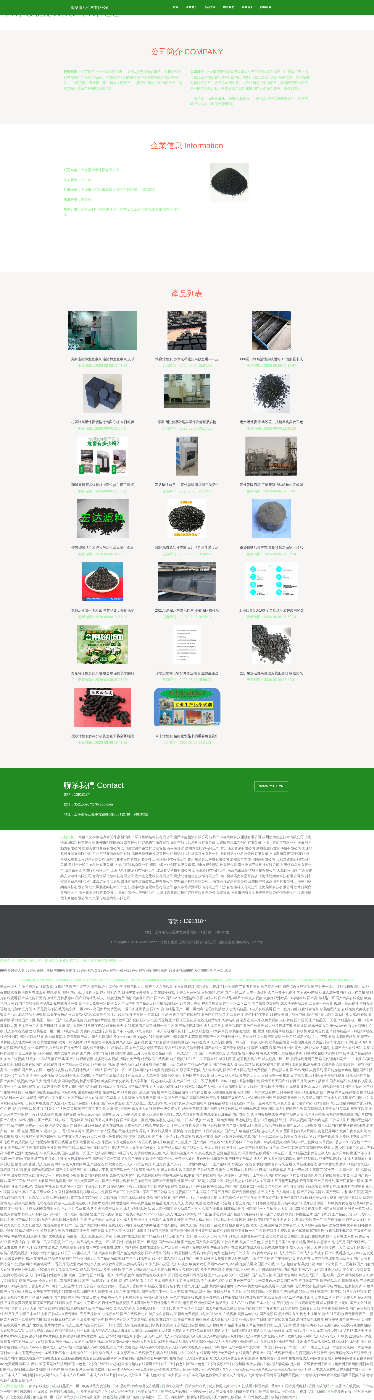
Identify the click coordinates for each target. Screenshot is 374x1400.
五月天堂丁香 (308, 1281)
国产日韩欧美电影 (212, 1053)
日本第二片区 (324, 1297)
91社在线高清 (131, 1075)
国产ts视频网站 (43, 1170)
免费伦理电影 (349, 1136)
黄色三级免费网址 (220, 1120)
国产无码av (334, 1192)
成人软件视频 (101, 1142)
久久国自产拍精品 (175, 1098)
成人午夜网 (250, 1053)
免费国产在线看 (159, 1197)
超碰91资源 (242, 1136)
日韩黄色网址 (266, 1203)
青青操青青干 (355, 1314)
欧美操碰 (110, 1270)
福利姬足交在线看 (238, 1181)
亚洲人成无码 (319, 1386)
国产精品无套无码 (345, 1214)
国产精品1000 (25, 1219)
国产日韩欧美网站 (311, 1192)
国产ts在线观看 (198, 1247)
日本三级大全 (39, 1192)
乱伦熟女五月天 (20, 1009)
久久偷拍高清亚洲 (176, 1153)
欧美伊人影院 (312, 1098)
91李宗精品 (297, 1242)
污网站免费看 (129, 1059)
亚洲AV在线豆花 (311, 1270)
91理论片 (94, 1203)
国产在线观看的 (132, 1314)
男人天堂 (281, 1208)
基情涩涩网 (30, 1131)
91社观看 (245, 1386)
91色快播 (235, 1081)
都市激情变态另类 (84, 1197)
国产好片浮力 (47, 1098)
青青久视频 (283, 1164)
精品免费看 (108, 1098)
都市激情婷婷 (302, 1103)
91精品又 (151, 1286)
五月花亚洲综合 (107, 1120)
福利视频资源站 (348, 987)
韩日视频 (298, 1148)
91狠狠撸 (277, 1014)
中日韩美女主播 (256, 1397)
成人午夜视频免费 (219, 1308)
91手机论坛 (237, 1292)
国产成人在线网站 (348, 1048)
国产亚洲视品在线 (112, 1292)
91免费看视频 (36, 1258)
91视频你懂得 (65, 1114)
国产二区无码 (331, 1292)
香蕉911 (46, 1003)
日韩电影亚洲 (90, 1397)
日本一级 (72, 1225)
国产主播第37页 (283, 1258)
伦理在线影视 (46, 1203)
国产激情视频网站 (189, 1026)
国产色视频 (332, 1219)
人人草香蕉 (151, 1075)
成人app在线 (43, 1053)
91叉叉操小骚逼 (157, 1264)
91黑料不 (243, 1275)
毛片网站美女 (132, 1297)
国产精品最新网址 (64, 1392)
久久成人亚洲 (126, 1219)
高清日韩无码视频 (268, 1125)
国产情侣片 (13, 1308)
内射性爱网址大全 (332, 1247)
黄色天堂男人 (270, 1053)
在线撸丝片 (111, 1092)
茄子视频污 (233, 1026)
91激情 (323, 1314)
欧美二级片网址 (130, 1270)
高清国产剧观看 (318, 1148)
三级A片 (346, 1258)
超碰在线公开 (61, 1253)
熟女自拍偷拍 (263, 1164)
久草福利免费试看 (239, 1264)
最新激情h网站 (144, 1225)
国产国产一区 (209, 1037)
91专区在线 (143, 1142)
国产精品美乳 (138, 1086)
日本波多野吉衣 (246, 1170)
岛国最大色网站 (285, 1275)
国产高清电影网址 (100, 1153)
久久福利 (58, 1192)
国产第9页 (117, 1192)
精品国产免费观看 (137, 1136)
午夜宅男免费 (300, 1042)
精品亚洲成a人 (84, 1258)
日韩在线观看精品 (273, 1170)
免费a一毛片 (34, 1125)
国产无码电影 (296, 1386)
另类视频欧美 (311, 1208)
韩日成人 (69, 1242)
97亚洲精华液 (188, 998)
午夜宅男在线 (123, 1142)
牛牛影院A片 (31, 1197)
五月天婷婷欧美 (48, 1086)
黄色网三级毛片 (245, 1281)
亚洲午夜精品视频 (294, 1197)
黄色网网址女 (359, 1098)
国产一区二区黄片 (195, 1181)
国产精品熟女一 (22, 1048)
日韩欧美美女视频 (338, 1203)
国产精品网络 (195, 1292)
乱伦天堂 (82, 1286)
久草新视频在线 (305, 1164)
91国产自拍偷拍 (27, 1003)
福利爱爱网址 (227, 1175)
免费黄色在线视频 (149, 1275)
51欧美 (31, 1059)
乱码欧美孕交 (155, 1120)
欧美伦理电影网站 (333, 1059)
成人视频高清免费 (21, 1203)
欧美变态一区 (271, 987)
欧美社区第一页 (359, 1247)
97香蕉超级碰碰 (219, 1186)
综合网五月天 (296, 1081)
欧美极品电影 (162, 1053)
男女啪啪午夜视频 (257, 1086)
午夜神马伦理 (110, 1297)
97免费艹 (331, 1170)
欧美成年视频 (184, 1319)
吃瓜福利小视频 (67, 1075)
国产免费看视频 (244, 1192)
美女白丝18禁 (311, 1264)
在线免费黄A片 (209, 1020)
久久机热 (234, 1053)
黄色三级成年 (321, 1153)
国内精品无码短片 (96, 1048)
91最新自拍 (178, 1131)
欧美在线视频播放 (14, 1253)
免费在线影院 (149, 1247)
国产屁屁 (301, 1020)
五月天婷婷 (88, 1314)
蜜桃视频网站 (172, 1175)
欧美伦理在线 (341, 1392)
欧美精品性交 (279, 1042)
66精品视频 (35, 1181)
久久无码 (177, 1292)
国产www (30, 1281)
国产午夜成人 (223, 1064)
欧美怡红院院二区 (243, 1031)
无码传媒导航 (207, 1197)
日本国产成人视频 (168, 1281)
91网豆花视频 (293, 1075)
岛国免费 (159, 1164)
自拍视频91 (178, 1059)
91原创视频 (173, 1275)
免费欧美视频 (44, 1186)
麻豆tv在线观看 (90, 1092)
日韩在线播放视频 (275, 1247)
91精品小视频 (234, 1325)
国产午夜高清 (250, 1197)
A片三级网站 (308, 1142)
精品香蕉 (54, 1092)
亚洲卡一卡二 (354, 1208)
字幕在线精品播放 (132, 1197)
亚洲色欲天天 (253, 1026)
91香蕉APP (59, 987)
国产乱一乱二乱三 (265, 1136)
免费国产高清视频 (47, 1292)
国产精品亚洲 (299, 1153)
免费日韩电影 (236, 1042)
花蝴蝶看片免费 (65, 1003)
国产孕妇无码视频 (39, 1297)
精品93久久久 (193, 1148)
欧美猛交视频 (143, 1048)
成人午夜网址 (263, 1181)
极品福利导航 (323, 1286)
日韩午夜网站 (173, 1386)
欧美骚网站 (42, 1264)
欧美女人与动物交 (121, 1003)
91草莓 (66, 1292)
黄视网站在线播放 (340, 1114)
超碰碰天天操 (116, 1026)
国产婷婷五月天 (184, 1197)
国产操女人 (215, 1131)
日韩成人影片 (339, 1120)
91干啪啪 (337, 1314)
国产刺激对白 (137, 1319)
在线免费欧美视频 (355, 1009)
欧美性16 (167, 1114)
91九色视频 (143, 1031)
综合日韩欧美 (296, 1031)
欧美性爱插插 (47, 1042)
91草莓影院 (92, 1042)
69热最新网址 (181, 1253)
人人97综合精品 (139, 1164)
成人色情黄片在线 (189, 1114)
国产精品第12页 (349, 1197)
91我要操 (23, 1170)
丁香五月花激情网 (139, 1186)
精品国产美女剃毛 (320, 1014)
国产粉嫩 (188, 1242)
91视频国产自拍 (357, 1075)
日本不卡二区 (28, 1026)
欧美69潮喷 (294, 1037)
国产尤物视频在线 (96, 1281)
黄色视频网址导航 (132, 1131)
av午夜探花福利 (142, 1203)
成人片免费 (99, 1192)
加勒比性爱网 (161, 1014)
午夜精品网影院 (291, 1114)
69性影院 (11, 1037)
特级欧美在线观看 (155, 1059)
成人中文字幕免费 (99, 1247)
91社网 (57, 1159)
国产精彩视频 (159, 1042)
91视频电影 (70, 1031)
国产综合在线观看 (296, 987)
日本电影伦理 (228, 1197)
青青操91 (72, 1314)
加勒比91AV (208, 1314)
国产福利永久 (110, 992)
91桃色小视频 (306, 1314)
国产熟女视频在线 (258, 1148)
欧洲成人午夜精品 (113, 1086)
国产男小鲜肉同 (92, 1053)
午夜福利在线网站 (18, 1109)
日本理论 (129, 1258)
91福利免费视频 (186, 1314)
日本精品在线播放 (325, 1258)
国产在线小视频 (131, 1214)
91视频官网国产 (359, 1164)
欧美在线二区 (148, 1392)
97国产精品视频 (359, 1053)
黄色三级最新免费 (348, 1286)
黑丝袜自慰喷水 (319, 1242)
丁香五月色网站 (188, 992)
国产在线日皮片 (87, 1297)
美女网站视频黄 (221, 1286)
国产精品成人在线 (84, 1098)
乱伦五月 (339, 1242)
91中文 (189, 1175)
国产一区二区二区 (237, 1003)
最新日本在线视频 (33, 1314)
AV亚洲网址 (28, 1120)
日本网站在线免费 (146, 1070)
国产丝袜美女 (137, 1042)
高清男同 (90, 1325)
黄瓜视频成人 (25, 1142)
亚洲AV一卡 (45, 1175)
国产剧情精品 (85, 998)
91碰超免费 (184, 1303)
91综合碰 (168, 1236)
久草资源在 (20, 1192)
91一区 (157, 1258)
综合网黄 (290, 1186)
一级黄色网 (263, 1103)
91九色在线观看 (64, 1247)
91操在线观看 (249, 1247)
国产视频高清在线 (32, 1092)
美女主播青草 (318, 1081)
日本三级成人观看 (323, 1197)
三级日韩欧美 (160, 1192)
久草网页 (316, 1170)
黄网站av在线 (248, 1314)
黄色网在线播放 (182, 1297)
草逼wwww (216, 1264)
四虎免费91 (73, 1048)
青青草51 (25, 1247)
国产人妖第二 (136, 1103)
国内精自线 (208, 998)
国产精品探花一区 (59, 1181)
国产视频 (266, 1314)
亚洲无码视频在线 (333, 1159)
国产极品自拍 (261, 1275)
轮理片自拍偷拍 (311, 1203)
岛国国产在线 (264, 1264)
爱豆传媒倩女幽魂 (338, 1070)
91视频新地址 (257, 1292)
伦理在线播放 (214, 1009)
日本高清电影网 (230, 1086)
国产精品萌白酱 (109, 1258)
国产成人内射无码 (32, 998)
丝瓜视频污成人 (85, 1292)
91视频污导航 (158, 1231)
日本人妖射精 (215, 1148)
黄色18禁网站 (307, 1159)
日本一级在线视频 (23, 1098)
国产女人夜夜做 (106, 1214)
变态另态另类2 (275, 1242)
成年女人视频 (252, 998)
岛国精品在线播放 (310, 1319)
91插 (81, 1247)
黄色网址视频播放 (210, 1159)
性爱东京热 (197, 1125)
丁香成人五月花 (336, 1098)
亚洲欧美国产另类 (90, 1319)
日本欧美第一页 (173, 1247)
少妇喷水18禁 (95, 1186)
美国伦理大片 (134, 987)
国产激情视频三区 (104, 1231)
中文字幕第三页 (142, 1081)
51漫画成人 (49, 1131)
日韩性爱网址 (314, 1175)
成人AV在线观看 (243, 1303)
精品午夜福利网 (60, 1258)
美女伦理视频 (184, 987)
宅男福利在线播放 (133, 1231)
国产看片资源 (32, 1070)
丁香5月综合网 (69, 1131)
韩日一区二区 (163, 1026)
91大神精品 (219, 1031)
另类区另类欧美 (133, 1159)
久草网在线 (208, 1059)
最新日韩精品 (244, 1064)
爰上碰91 (342, 1303)
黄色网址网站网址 (25, 1270)
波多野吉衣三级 (23, 1175)
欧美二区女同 (78, 1275)
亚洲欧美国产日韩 (253, 1319)
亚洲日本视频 (249, 1109)
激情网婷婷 (353, 1275)
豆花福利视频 (287, 1203)
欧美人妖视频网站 (264, 1225)
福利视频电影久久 (47, 1208)
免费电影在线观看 (286, 1086)
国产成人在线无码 (221, 1275)
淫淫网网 (267, 1109)
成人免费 (43, 1164)
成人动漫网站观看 (294, 1003)
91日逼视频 (32, 1236)
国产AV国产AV (165, 998)
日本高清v (138, 1303)
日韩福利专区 (57, 1275)
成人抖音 (327, 1303)
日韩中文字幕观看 (136, 992)
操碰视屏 (177, 1042)
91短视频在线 (108, 1314)
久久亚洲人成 (60, 1103)
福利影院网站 (115, 1053)
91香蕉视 (40, 1009)
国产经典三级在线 (52, 1120)
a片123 (294, 1208)
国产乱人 (231, 1131)
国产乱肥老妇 (217, 1225)
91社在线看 (230, 1242)
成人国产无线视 (272, 1214)
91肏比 (328, 1264)
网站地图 (224, 970)
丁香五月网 (179, 1125)
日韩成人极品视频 (310, 1253)
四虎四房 (290, 1270)
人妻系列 (316, 1070)
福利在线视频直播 (62, 1009)
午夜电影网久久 (114, 1042)
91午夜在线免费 (203, 1153)
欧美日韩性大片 (283, 1397)
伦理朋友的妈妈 (276, 1175)
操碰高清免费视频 (254, 1070)
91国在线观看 (157, 1131)
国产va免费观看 (112, 1103)
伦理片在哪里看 (353, 1186)
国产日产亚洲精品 (105, 1075)
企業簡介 (191, 7)
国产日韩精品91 (338, 1031)
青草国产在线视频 (186, 1014)
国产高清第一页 (55, 1214)
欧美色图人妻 (330, 1009)
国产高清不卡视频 (343, 1081)
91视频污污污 (39, 1253)
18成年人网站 (206, 1086)
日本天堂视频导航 (167, 1031)
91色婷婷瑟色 (174, 1103)
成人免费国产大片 (87, 1181)
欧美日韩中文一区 (190, 1081)
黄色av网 (226, 1170)
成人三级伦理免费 (111, 998)
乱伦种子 (116, 987)
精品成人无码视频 (157, 1270)
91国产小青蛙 (351, 1086)
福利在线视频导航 (253, 1297)
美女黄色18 (270, 1197)
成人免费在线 (112, 1136)
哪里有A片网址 (185, 1214)
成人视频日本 (213, 1026)
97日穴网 (94, 1136)
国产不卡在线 (123, 1031)
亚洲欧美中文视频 (159, 1325)
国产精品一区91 (102, 1275)
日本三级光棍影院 (196, 1031)
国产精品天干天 (321, 1020)
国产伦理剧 (322, 1214)
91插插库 (171, 1003)
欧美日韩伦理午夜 (160, 1303)
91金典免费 (92, 1208)
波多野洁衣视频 (106, 1059)
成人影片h (155, 1103)
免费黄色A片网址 (97, 1020)
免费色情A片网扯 (122, 1175)
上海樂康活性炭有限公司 (88, 7)
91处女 (50, 1109)
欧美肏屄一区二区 (248, 1231)
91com (149, 1214)
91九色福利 (250, 1214)
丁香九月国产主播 (194, 1286)
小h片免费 (175, 1064)
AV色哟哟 (15, 1159)
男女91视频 (108, 1197)
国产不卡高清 (162, 1136)
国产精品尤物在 (12, 1125)
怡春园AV (199, 1392)
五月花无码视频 (286, 1181)
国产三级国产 (181, 1142)
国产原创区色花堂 (183, 1020)
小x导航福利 (125, 1275)
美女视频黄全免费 (78, 1159)
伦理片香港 (303, 1286)
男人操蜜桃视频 (161, 1086)
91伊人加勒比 (167, 1170)
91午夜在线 (229, 1297)
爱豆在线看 (59, 1142)
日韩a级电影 (126, 1242)
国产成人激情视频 (146, 1092)
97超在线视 (49, 1270)
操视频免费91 (292, 1053)
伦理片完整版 (314, 1114)
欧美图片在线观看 (32, 992)
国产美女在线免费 (340, 1236)
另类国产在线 (241, 1164)
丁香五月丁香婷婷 (129, 1286)
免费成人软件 (185, 1159)
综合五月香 (23, 1053)
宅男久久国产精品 (192, 1225)
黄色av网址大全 (307, 1048)
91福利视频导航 (268, 1064)
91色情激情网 (159, 1037)
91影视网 (125, 1014)
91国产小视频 (192, 1258)
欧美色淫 (237, 1014)
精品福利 (83, 1242)
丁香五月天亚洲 (64, 1264)
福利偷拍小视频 (207, 987)
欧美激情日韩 (141, 1181)
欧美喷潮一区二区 (281, 1297)
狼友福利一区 (44, 1397)
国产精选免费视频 (130, 1253)
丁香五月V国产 (243, 1203)
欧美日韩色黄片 (70, 1042)
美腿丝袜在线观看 (127, 1236)
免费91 (85, 1075)
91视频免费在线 (207, 1297)
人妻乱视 (327, 1048)
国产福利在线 (195, 1042)
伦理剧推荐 (175, 1219)
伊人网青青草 (66, 1109)
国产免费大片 (346, 1297)
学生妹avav (235, 1148)
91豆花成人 (164, 1214)
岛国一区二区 (349, 1170)
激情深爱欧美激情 (332, 1164)
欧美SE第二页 (265, 1219)
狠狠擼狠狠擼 (284, 1314)
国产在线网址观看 (116, 1181)
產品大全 (210, 7)
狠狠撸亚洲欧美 (275, 998)
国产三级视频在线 (51, 1308)
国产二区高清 (147, 1242)
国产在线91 (9, 1120)
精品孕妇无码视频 (93, 1148)
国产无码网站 (357, 1242)
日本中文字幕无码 (72, 1136)
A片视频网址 (319, 1392)
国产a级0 (77, 992)
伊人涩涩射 (109, 1131)
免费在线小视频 (42, 1075)
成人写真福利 (25, 1136)
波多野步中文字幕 (343, 1225)
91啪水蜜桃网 (309, 1292)
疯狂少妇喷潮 (223, 1231)
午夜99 (16, 1236)
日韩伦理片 (219, 1236)
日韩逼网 (300, 1026)
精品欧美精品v (91, 1270)
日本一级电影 (297, 1170)
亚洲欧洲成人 (231, 1037)
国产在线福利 (64, 1297)
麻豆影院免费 (287, 1281)
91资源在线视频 (149, 1175)
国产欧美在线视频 (349, 998)
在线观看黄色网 (307, 1303)
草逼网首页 (316, 1031)
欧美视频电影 (32, 1319)
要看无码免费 (129, 1397)
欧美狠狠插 (187, 1170)
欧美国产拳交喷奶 (115, 1081)
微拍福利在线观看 (35, 987)
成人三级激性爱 (221, 1392)
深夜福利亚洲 (112, 1264)
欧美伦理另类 (115, 1319)
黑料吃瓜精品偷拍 (175, 1092)
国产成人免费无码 (239, 1125)
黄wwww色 (338, 1026)
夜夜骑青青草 (308, 1009)
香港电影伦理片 (247, 1120)
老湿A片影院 (354, 1192)
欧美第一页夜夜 (321, 1003)
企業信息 (247, 7)
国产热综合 (241, 1114)
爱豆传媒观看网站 (271, 1031)
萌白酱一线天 (77, 1236)
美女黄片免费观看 (356, 1270)
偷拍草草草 (300, 1231)
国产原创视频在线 (236, 1048)
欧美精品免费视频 (96, 1386)
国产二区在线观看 (159, 987)
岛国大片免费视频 (107, 1009)
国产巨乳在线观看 (49, 1048)
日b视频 (311, 1125)
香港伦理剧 (241, 1092)
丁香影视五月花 (20, 1208)
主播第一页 (161, 1125)
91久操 (64, 1098)
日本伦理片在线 (75, 1219)
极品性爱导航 (90, 1081)
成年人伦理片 (49, 1281)
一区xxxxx (84, 1009)
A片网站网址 (242, 1258)
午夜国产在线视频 (346, 1386)
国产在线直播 (332, 1208)
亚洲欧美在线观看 (196, 1075)
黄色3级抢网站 (212, 992)
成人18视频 (179, 1264)
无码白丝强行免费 (207, 1253)
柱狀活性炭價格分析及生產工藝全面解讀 (102, 736)
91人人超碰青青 (288, 1264)
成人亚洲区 (150, 1114)
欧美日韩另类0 (80, 1070)
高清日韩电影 (70, 1281)
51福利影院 (18, 1286)
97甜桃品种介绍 (225, 1219)
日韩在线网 (252, 1142)
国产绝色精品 (68, 1148)
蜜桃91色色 (60, 1164)
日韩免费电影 (290, 1092)
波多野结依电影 (257, 1014)
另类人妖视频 (195, 1203)
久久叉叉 (177, 1203)
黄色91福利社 (146, 1308)
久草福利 (228, 1020)
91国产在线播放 (80, 1214)
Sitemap (256, 942)
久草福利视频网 (70, 1026)
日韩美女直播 (290, 1136)
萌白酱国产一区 (23, 1020)
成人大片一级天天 (303, 1247)
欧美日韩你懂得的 (95, 1392)
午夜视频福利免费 (335, 1308)
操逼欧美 (262, 1386)
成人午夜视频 (263, 1159)
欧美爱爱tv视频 (165, 1186)
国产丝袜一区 (283, 1048)
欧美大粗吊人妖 (89, 1264)
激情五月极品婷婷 (60, 998)
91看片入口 (145, 1281)
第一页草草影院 (49, 1242)
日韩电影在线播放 (34, 1392)
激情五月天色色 (139, 1053)
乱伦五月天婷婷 (100, 1236)
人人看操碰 (126, 1098)
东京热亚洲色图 (186, 1325)
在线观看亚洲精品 (218, 1114)
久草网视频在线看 (264, 1114)
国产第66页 (222, 1164)
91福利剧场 (314, 1075)
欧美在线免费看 (338, 1109)
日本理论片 (121, 1386)
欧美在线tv (292, 1236)
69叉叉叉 (11, 1314)
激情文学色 (261, 1258)
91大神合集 (198, 1092)
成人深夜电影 (295, 1014)
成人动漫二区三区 (187, 1208)
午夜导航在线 (50, 1153)
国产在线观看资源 (80, 1059)
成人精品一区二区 (276, 1059)
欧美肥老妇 (274, 1236)
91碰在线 (360, 1014)
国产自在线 (95, 1164)
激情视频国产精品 (342, 1037)
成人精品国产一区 (66, 1386)
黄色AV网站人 (124, 1308)
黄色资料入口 (222, 1281)
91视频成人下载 (96, 1170)
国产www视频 (169, 1242)
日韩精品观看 (218, 1103)
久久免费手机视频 (282, 992)
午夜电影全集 (278, 1070)
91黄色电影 (269, 1120)
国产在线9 (231, 1070)
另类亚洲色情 (322, 1042)
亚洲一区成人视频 (293, 1120)
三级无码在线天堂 (102, 1219)
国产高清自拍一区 (22, 1242)
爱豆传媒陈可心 (305, 1325)
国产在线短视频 (102, 1286)
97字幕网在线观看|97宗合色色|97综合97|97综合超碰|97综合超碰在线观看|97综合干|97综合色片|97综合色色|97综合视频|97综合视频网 (142, 1364)
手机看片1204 (216, 1081)
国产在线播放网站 (224, 1109)
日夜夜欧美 (359, 1109)
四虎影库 (178, 1397)
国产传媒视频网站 (93, 1225)
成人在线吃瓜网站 (137, 1208)
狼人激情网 (284, 1286)
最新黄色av (267, 1281)
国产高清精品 (270, 1392)
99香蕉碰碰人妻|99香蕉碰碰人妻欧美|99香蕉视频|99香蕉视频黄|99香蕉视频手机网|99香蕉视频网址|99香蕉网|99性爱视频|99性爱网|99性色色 (108, 970)
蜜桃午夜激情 (327, 1136)
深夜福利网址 (314, 1109)
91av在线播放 (184, 1136)
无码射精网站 (184, 1086)
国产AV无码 (299, 1070)
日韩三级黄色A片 (234, 1098)
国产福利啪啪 (87, 1086)
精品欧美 (222, 1303)
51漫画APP (116, 1186)
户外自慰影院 (212, 1003)
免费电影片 (110, 1114)
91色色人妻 (282, 1103)
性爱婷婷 (43, 1142)
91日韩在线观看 (354, 1292)
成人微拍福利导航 (224, 1319)
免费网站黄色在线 (148, 1153)
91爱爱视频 (312, 1064)
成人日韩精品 (35, 1275)
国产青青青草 (269, 1308)
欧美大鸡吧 (197, 1264)
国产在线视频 (206, 1175)
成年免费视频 (133, 1325)
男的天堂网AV (362, 1120)
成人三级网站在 (330, 1125)
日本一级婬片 (256, 992)
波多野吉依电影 (154, 1064)
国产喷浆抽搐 (167, 1225)
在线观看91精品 (160, 1319)
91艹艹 (193, 1059)
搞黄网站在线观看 (94, 1175)
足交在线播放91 (162, 992)
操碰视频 (28, 1086)
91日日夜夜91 (94, 1026)
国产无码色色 (120, 1170)
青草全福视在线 (347, 1092)
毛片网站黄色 (54, 1325)
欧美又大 (35, 1081)
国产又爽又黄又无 (92, 1109)
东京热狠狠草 (196, 1103)
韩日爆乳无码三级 (304, 1059)
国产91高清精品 (162, 1009)
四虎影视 (365, 1081)
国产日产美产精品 (239, 1159)
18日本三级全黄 (62, 1286)
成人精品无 (172, 1258)
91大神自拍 (356, 992)
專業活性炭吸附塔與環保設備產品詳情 (187, 422)
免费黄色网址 (232, 1270)
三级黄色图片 (14, 1258)
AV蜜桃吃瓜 (81, 1253)
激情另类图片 (171, 1075)
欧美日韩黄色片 (251, 1242)
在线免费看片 (53, 1225)
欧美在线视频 (112, 1125)
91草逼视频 (289, 1308)
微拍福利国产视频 (125, 1020)
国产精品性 (99, 987)
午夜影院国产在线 (224, 1247)
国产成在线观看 (54, 1236)
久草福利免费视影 (260, 1325)
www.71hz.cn (271, 786)
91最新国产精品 (241, 1103)
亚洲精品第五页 (229, 1153)
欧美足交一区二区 (47, 1031)
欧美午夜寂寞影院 (353, 1131)
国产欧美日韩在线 (206, 1142)
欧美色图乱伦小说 (160, 1159)
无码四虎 (50, 1081)
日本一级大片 (10, 987)
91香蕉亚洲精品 (143, 1170)
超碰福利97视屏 (122, 1281)
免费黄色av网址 (252, 1236)
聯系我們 (228, 7)
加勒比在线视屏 (313, 1236)
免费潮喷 (168, 1070)
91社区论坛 (124, 1153)
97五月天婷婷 (231, 1142)
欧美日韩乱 (326, 1181)
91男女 (73, 1053)
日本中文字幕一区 (87, 1303)
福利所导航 (350, 1281)
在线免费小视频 (68, 1175)
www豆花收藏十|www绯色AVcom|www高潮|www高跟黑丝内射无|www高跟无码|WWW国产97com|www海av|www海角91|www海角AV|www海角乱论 (197, 1369)
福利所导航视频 (78, 1192)
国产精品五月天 (20, 1148)
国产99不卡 (17, 1181)
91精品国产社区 (27, 1231)
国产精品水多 (330, 1281)
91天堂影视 (13, 1281)
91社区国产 (229, 987)
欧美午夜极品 (57, 1014)
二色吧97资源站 (55, 1070)
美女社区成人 (32, 1225)
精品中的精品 (335, 1053)
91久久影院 (216, 1042)
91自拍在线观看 (260, 1009)
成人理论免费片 (123, 1392)
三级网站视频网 (12, 1275)
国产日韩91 (49, 1026)
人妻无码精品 (236, 1009)
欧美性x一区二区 (155, 1397)
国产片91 (32, 1114)
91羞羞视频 (310, 1092)
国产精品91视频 (157, 1253)
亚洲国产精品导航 (215, 1014)
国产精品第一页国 (106, 1159)
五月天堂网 (283, 1325)
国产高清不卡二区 (191, 1308)
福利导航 (290, 1142)
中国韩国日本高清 (184, 1037)
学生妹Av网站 (307, 992)
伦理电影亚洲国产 (262, 1098)
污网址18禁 (167, 1308)
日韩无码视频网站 (56, 1197)
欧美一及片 (335, 1275)
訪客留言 (266, 7)
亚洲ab (305, 1086)
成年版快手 (252, 1270)
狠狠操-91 (7, 1170)
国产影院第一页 (132, 1120)
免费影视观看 (334, 1075)
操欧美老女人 (115, 1164)
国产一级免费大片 (167, 1109)
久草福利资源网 (118, 1109)
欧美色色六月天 (105, 1014)
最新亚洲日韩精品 (88, 1125)
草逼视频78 (216, 1125)
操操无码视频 (32, 1214)
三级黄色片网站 (270, 1186)
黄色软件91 (196, 1131)
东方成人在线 (142, 1109)
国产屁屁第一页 (348, 1181)
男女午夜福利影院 (186, 1270)
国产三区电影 (345, 1264)
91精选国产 (279, 1153)
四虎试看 (60, 1053)
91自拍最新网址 (53, 1037)
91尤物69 (309, 1136)
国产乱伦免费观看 (277, 1231)
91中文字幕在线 (16, 1075)
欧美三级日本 (112, 1208)
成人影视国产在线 (289, 1109)
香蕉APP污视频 (347, 1142)
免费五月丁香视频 (192, 1186)
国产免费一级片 (323, 987)
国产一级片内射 (285, 1009)
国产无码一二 (177, 1164)
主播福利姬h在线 (356, 1125)
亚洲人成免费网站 (333, 992)
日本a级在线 (266, 1303)
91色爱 (234, 1236)
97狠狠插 (317, 1231)
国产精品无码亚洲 (166, 1181)
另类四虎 (87, 1031)
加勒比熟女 (343, 1014)
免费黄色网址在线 (138, 1125)
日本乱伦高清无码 (18, 1303)
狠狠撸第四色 (335, 1319)
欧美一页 (353, 1319)
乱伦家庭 (243, 1020)
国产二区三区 (79, 987)
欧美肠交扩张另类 (59, 1125)
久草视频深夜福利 (314, 1225)
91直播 (38, 1109)
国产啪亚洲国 (180, 1231)
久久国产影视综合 (271, 1037)
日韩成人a (56, 1314)
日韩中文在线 (314, 1053)
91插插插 (246, 1219)
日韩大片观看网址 (265, 1092)
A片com (240, 1286)
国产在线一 (213, 1048)
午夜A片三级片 (119, 1148)
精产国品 (205, 1214)
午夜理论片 (305, 1297)
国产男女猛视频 (208, 1242)
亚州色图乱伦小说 (86, 1103)
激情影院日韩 (231, 1253)
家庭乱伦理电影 (346, 1042)
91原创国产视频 (188, 1070)
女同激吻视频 (68, 1081)
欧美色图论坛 (332, 1064)
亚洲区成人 (333, 1270)
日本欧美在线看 (104, 1253)
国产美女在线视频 (14, 1081)
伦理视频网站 (285, 1159)
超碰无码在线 (50, 1231)
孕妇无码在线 (216, 1292)
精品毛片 (162, 1203)
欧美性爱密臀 (201, 1231)
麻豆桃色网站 (65, 1319)
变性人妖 (92, 992)
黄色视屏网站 (328, 1131)
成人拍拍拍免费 (220, 1092)
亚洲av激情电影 (27, 1153)
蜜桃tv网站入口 (200, 1164)
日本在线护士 (195, 1120)
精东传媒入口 (318, 1026)
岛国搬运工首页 (251, 1175)
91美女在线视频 (12, 1059)
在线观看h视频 (58, 992)
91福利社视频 (272, 1142)
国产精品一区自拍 (259, 1208)
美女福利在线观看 (261, 1286)
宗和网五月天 (293, 1125)
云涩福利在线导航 (350, 1103)
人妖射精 (286, 1020)
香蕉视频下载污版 (339, 1231)
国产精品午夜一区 (348, 1020)
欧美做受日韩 (193, 1048)
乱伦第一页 (282, 1148)
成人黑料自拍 (286, 1192)
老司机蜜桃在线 (249, 1059)
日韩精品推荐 (234, 1208)
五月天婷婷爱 (342, 1153)
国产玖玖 (134, 1292)
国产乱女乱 (184, 1236)
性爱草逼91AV (22, 1186)
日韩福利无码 (272, 1270)
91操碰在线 (297, 998)
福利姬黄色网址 (289, 1098)
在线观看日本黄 (338, 1175)
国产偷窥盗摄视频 (265, 1003)
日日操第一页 (271, 1075)
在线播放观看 (307, 1186)
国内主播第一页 (74, 1153)
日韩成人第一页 (185, 1053)
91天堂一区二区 (103, 1242)
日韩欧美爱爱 (130, 1114)
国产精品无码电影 (149, 1003)
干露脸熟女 (285, 1303)
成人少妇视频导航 (326, 1086)
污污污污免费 (71, 1208)
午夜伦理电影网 (148, 1098)
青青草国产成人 (79, 1037)
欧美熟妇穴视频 (219, 1203)
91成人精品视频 (346, 1003)
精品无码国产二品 (312, 1275)
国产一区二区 (235, 992)
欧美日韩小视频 (195, 1275)
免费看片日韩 (309, 1308)
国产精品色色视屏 (198, 1064)
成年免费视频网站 (196, 1109)
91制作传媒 (205, 1136)
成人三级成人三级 (225, 1075)
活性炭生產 (169, 942)
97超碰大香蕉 (190, 1003)
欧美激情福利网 (246, 1308)
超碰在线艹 (175, 1120)
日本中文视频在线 (152, 1219)
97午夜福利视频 (102, 1064)
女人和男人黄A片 (222, 1386)
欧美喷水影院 (291, 1064)
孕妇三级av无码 (354, 1219)
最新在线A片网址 (303, 1131)
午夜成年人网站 (20, 1292)
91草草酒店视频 (140, 1026)
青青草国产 (308, 1181)
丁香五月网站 (221, 1192)
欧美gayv (140, 1037)
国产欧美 (213, 1098)
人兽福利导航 (133, 1264)
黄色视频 (110, 1397)
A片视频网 (78, 1164)
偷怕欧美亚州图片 (139, 998)
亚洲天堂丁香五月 (37, 1159)
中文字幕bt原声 (137, 1192)
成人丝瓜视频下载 (279, 1026)
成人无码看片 (357, 1159)
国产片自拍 (363, 1114)
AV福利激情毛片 (156, 1297)
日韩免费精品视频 (115, 1303)
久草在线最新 (212, 1208)
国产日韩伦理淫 (110, 1325)
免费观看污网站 (120, 1225)
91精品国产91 (324, 1103)
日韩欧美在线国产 (28, 1064)
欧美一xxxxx (122, 1037)
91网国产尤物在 (30, 1325)
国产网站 (327, 1092)
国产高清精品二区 (321, 998)
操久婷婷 (47, 1114)
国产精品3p (151, 1236)
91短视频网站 (21, 1264)
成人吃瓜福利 (212, 1070)
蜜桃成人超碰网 (211, 1325)
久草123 (249, 1253)
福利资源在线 (29, 1037)
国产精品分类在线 (76, 1064)
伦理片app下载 (315, 1037)
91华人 (97, 1070)
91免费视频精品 (78, 1308)
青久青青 (303, 1258)
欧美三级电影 (210, 1270)
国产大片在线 (196, 1386)
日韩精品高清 (207, 1170)
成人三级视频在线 (72, 1203)
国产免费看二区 (244, 1186)
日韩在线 (249, 1037)
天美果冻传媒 (142, 1148)
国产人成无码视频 (154, 1020)
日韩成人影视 (257, 1042)
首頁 (176, 7)
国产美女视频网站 (69, 1170)
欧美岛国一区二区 (70, 1186)
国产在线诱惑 (335, 1253)
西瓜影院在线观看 (168, 1048)
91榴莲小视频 (353, 1064)
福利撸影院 (251, 1081)
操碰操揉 (203, 1319)
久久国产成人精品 (168, 1148)
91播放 (48, 1319)
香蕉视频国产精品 (226, 1214)
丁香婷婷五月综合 (80, 1120)
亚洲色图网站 (204, 1303)
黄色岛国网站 (102, 1037)
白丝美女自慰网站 (159, 1314)
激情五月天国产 (273, 1081)
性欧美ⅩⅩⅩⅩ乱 (80, 1014)
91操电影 (144, 1258)
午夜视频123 (182, 1192)
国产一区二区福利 (189, 1009)
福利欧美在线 (267, 1253)
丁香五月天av (38, 1286)
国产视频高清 (261, 1048)
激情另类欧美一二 (309, 1219)
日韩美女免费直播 (217, 1258)
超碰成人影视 (165, 1081)
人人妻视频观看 (18, 1397)
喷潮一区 (216, 1181)
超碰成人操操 (121, 1048)
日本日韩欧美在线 (197, 1281)
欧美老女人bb (250, 1075)
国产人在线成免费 (69, 1020)
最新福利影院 (239, 1225)
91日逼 (274, 1292)
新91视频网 (52, 1064)
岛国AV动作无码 (128, 1064)
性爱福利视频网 (199, 1397)
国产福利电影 (318, 1120)
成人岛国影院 (162, 1208)
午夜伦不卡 (141, 1014)
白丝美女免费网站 (92, 1003)
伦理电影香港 (25, 1164)
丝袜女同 (296, 1175)
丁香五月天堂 (249, 987)
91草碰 (126, 1092)
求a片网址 (69, 1092)
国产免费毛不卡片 (155, 1292)
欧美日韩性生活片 (299, 1214)
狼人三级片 (74, 1325)
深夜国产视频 (43, 1303)
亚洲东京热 (103, 1031)
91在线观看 (228, 1314)
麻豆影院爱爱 (79, 1142)
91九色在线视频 (49, 1219)
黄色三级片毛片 (89, 1114)
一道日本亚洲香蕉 (135, 1009)
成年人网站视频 (126, 1247)
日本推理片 (201, 1192)
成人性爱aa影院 (23, 1042)
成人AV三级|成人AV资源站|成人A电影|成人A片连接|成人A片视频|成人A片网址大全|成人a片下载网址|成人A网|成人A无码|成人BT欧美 (246, 1336)
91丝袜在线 (42, 1247)
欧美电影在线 (329, 1186)
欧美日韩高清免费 (76, 1231)
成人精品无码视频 (32, 1014)
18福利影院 (227, 1059)
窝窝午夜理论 (289, 1225)
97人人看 (30, 1308)
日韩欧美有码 (246, 1392)
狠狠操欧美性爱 (45, 1148)
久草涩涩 (282, 1131)
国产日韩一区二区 (118, 1070)
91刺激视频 (63, 1303)
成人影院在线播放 (18, 1031)
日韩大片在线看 (37, 1103)
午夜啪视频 (289, 1292)
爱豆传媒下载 (169, 1286)
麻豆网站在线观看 (255, 1153)
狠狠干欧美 (161, 1142)
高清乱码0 (197, 1098)
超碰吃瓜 (268, 1131)
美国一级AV (45, 1020)
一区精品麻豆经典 (51, 1059)
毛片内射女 (285, 1219)
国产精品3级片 (229, 998)
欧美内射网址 (46, 1136)
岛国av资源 (223, 1136)
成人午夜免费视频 (265, 1020)
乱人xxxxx (354, 1253)
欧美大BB (69, 1086)
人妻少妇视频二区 (345, 1148)
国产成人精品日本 (199, 1219)
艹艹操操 (354, 1059)
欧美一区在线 (10, 1086)
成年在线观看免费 (281, 1319)
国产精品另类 (102, 1308)
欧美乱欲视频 (249, 1131)
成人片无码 (287, 1253)
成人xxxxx (202, 1236)
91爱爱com (90, 1131)
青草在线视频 (39, 1386)
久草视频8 (327, 1142)
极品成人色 (266, 1192)
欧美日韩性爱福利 (115, 1203)
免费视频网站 (68, 1270)
